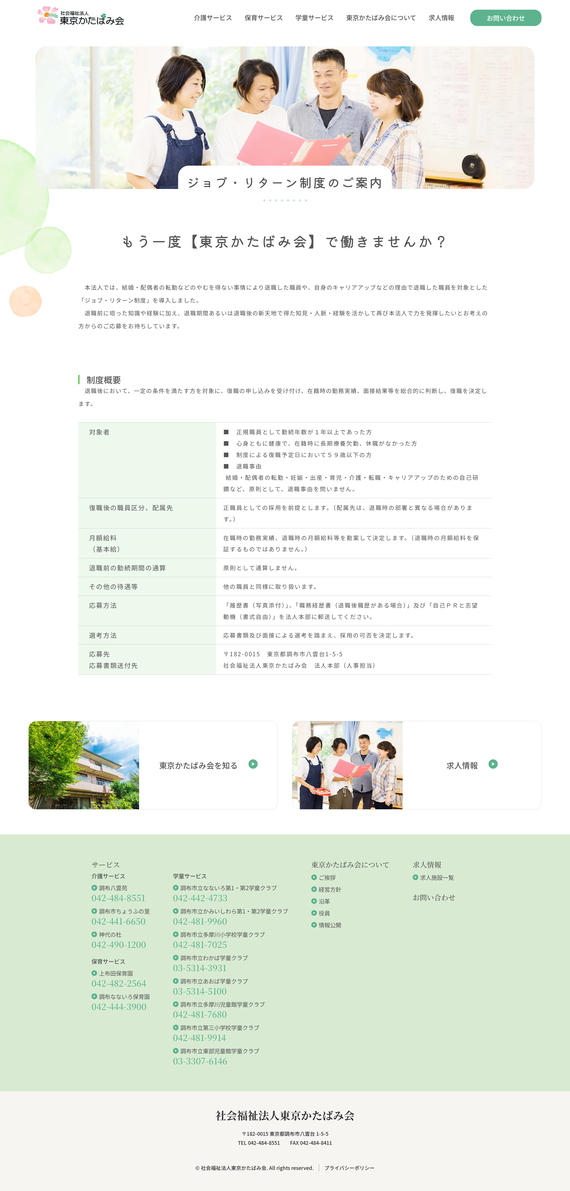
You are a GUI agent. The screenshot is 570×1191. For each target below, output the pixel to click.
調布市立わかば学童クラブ (214, 957)
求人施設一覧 (437, 877)
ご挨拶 (327, 877)
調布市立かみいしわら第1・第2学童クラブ (234, 911)
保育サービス (264, 17)
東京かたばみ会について (381, 17)
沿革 (324, 901)
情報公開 (330, 925)
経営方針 (330, 889)
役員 (324, 913)
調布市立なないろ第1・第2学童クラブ (228, 888)
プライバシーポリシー (349, 1167)
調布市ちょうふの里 (124, 911)
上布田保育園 (116, 973)
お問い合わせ (506, 17)
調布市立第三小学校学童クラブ (219, 1027)
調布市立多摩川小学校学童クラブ (222, 934)
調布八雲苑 (113, 888)
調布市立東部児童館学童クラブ (219, 1051)
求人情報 (441, 17)
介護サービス (213, 17)
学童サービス (314, 17)
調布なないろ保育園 (124, 996)
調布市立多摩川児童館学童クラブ (222, 1004)
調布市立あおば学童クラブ (214, 981)
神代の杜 (110, 934)
